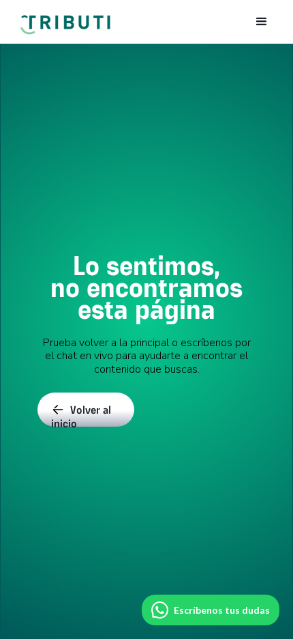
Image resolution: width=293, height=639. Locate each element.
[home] (64, 18)
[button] (262, 22)
